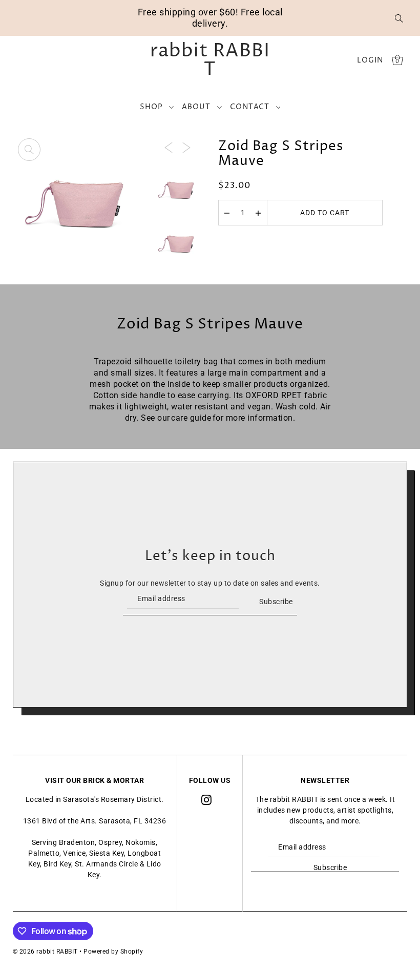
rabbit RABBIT (210, 60)
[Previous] (168, 146)
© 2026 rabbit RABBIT (45, 951)
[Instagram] (206, 799)
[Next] (186, 146)
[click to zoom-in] (29, 149)
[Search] (399, 18)
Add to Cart (324, 213)
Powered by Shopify (113, 951)
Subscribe (276, 601)
